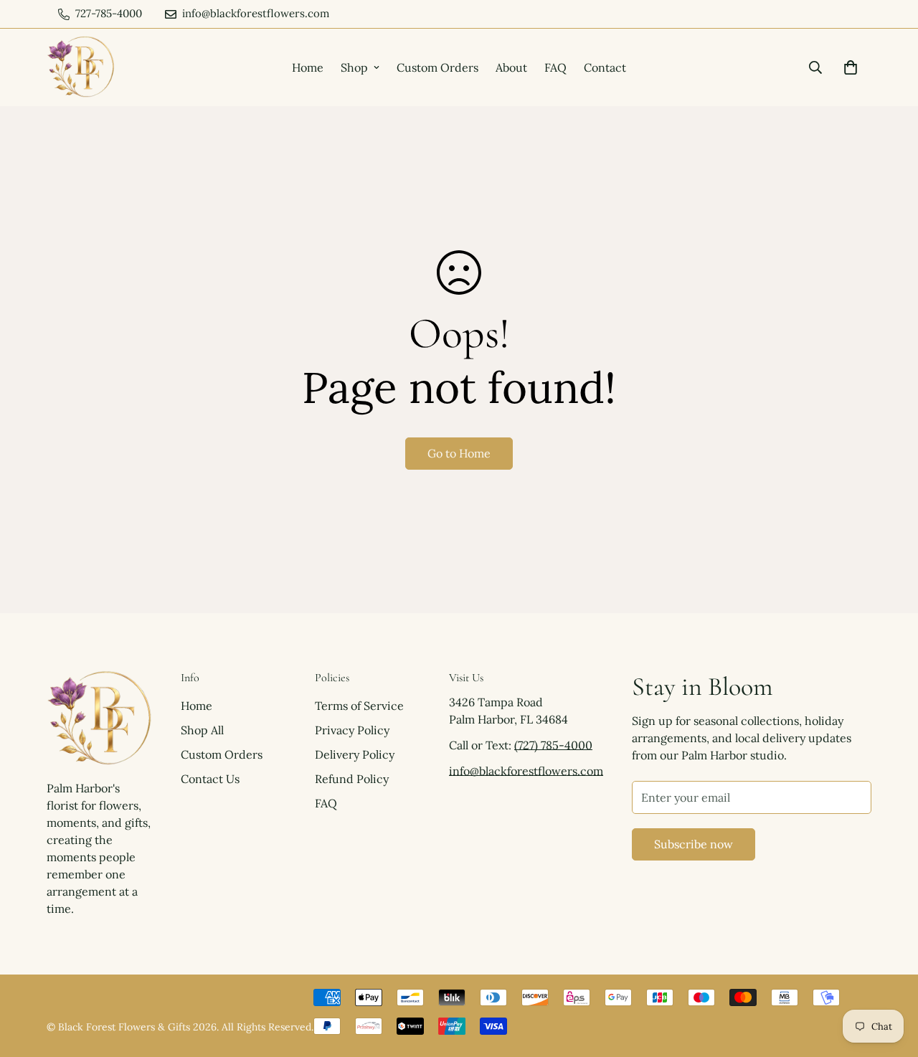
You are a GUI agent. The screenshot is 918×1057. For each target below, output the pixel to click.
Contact (605, 67)
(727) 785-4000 (553, 745)
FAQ (555, 67)
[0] (850, 67)
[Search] (815, 67)
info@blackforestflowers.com (526, 771)
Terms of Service (359, 705)
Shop (354, 67)
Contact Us (210, 779)
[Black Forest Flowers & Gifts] (81, 67)
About (511, 67)
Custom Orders (437, 67)
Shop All (202, 730)
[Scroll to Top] (890, 978)
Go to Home (459, 453)
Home (307, 67)
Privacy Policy (352, 730)
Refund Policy (352, 779)
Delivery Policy (354, 754)
